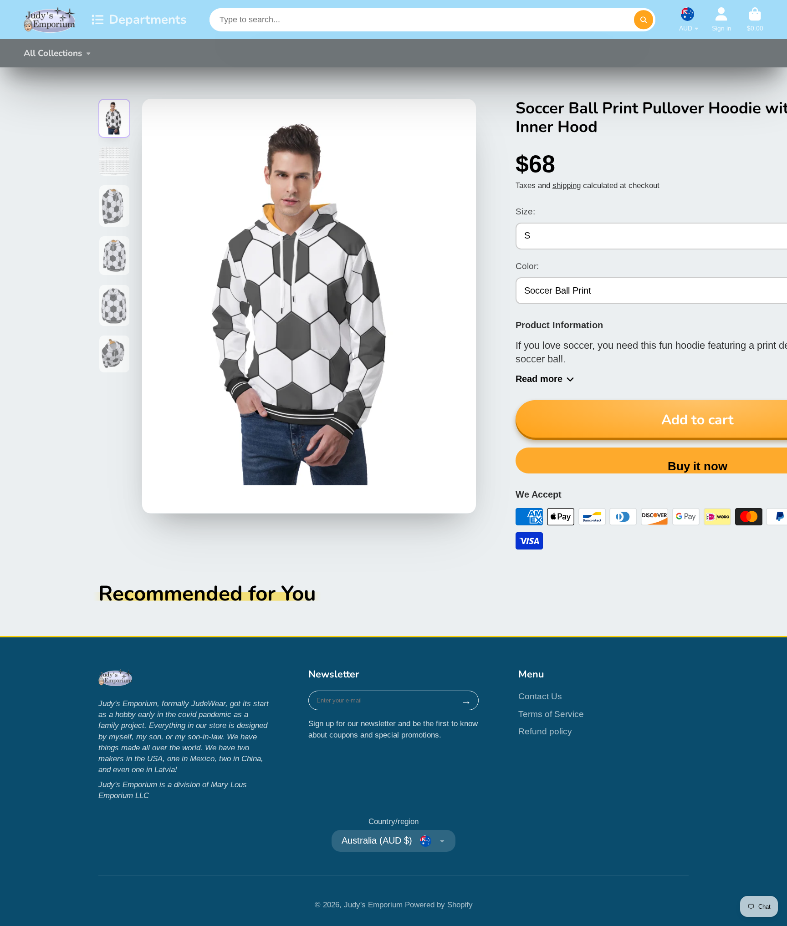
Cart (755, 19)
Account (721, 19)
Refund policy (545, 731)
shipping (566, 185)
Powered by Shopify (439, 904)
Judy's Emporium (373, 904)
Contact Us (540, 696)
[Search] (643, 19)
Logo (50, 19)
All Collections (53, 53)
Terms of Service (551, 714)
